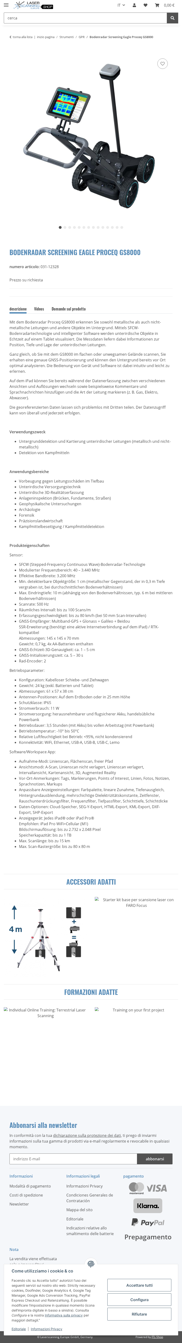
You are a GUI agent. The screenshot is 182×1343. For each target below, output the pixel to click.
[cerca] (172, 18)
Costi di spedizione (26, 1195)
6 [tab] (83, 227)
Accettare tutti (139, 1285)
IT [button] (119, 5)
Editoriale (19, 1329)
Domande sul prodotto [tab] (69, 309)
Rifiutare (139, 1314)
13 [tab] (117, 227)
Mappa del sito (79, 1209)
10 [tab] (102, 227)
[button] (134, 5)
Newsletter (19, 1204)
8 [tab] (93, 227)
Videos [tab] (39, 309)
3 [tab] (69, 227)
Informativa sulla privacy (64, 1315)
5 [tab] (79, 227)
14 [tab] (121, 227)
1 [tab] (60, 227)
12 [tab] (112, 227)
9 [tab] (98, 227)
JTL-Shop (157, 1337)
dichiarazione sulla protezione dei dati (87, 1135)
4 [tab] (74, 227)
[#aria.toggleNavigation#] (6, 3)
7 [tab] (88, 227)
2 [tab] (65, 227)
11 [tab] (107, 227)
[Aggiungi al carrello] (13, 52)
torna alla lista (22, 37)
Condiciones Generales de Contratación (89, 1197)
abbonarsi (155, 1158)
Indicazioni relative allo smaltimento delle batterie (90, 1230)
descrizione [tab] (18, 309)
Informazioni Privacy (46, 1329)
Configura (139, 1299)
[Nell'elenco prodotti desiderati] (162, 63)
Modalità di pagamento (30, 1186)
